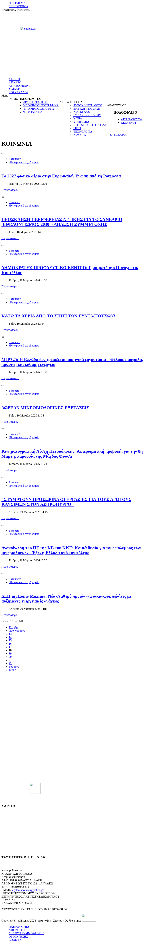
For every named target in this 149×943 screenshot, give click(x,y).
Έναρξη (13, 627)
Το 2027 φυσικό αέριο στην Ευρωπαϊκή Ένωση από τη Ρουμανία (61, 176)
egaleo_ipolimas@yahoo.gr (28, 890)
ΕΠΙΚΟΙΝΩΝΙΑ (18, 6)
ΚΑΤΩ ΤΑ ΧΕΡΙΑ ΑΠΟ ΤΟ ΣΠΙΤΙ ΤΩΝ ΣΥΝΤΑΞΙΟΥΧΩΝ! (58, 316)
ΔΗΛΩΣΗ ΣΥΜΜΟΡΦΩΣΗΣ (26, 933)
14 (10, 637)
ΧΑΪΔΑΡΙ (15, 89)
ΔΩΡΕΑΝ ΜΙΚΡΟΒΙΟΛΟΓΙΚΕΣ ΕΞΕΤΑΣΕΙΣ (45, 407)
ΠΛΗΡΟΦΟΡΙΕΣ (19, 926)
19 (10, 653)
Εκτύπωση (15, 158)
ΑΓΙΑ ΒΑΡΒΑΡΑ (19, 85)
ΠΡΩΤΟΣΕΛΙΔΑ (116, 134)
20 (10, 656)
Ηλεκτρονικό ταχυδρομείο (24, 162)
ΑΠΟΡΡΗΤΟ (17, 930)
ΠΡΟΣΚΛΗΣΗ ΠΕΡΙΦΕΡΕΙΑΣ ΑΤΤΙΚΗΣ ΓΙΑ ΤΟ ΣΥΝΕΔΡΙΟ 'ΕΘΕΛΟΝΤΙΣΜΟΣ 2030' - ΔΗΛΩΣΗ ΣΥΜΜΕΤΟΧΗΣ (61, 222)
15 (10, 640)
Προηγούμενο (17, 630)
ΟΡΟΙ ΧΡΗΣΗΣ (18, 936)
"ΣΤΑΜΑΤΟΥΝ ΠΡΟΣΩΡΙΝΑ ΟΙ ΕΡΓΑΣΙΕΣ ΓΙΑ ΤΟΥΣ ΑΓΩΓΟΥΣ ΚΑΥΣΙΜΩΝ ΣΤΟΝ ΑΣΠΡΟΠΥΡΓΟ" (66, 502)
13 (10, 633)
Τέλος (12, 669)
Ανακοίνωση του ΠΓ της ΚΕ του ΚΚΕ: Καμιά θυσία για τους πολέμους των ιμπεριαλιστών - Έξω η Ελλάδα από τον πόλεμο (71, 550)
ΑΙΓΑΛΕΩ (15, 82)
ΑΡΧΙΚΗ (14, 79)
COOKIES (15, 939)
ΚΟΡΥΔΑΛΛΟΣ (18, 92)
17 (10, 646)
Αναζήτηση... (9, 9)
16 (10, 643)
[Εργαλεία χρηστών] (2, 153)
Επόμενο (14, 666)
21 (10, 660)
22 (10, 663)
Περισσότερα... (10, 189)
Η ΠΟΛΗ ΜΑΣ (18, 3)
